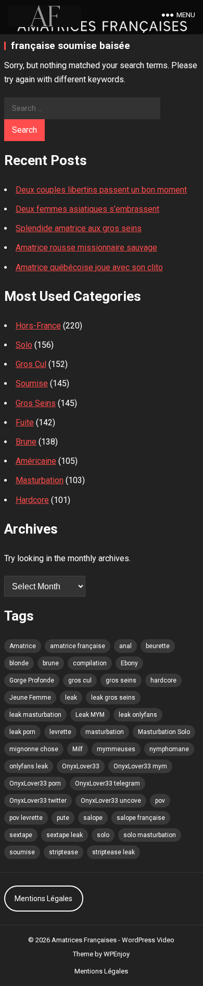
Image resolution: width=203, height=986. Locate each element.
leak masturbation (35, 714)
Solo (24, 345)
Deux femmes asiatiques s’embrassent (87, 209)
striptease (63, 852)
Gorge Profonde (31, 680)
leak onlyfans (138, 714)
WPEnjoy (117, 954)
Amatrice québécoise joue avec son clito (89, 267)
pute (63, 817)
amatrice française (77, 646)
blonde (19, 663)
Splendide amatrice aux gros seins (79, 228)
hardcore (163, 680)
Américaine (36, 461)
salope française (141, 817)
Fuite (25, 422)
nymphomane (169, 749)
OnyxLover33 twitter (38, 800)
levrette (60, 732)
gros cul (80, 680)
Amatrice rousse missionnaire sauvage (86, 247)
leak (71, 697)
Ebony (129, 663)
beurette (158, 646)
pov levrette (26, 817)
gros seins (121, 680)
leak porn (22, 732)
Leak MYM (90, 714)
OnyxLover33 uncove (111, 800)
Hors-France (38, 326)
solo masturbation (149, 835)
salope (93, 817)
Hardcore (32, 500)
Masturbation (40, 480)
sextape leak (64, 835)
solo (103, 835)
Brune (26, 442)
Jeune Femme (30, 697)
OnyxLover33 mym (140, 766)
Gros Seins (36, 403)
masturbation (104, 732)
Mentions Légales (43, 898)
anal (125, 646)
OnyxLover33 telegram (107, 783)
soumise (22, 852)
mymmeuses (116, 749)
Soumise (32, 383)
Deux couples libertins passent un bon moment (101, 190)
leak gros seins (113, 697)
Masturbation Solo (164, 732)
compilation (90, 663)
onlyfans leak (28, 766)
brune (51, 663)
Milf (77, 749)
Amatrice (22, 646)
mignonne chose (33, 749)
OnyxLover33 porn (35, 783)
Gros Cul (31, 364)
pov (160, 800)
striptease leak (113, 852)
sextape (20, 835)
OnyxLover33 (80, 766)
